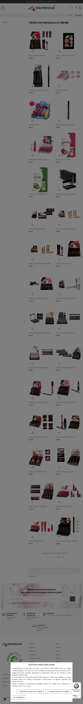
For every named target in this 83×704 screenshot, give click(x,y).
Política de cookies (24, 686)
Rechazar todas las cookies (30, 691)
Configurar (19, 697)
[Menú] (80, 683)
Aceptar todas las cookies (58, 691)
